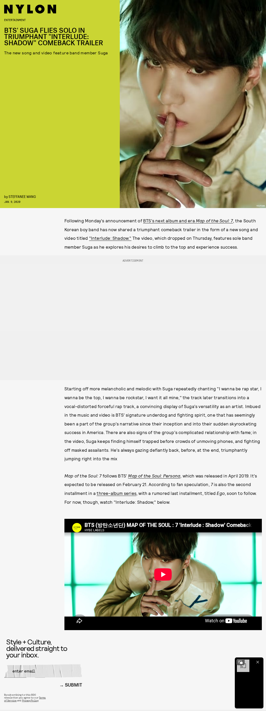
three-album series (116, 493)
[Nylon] (30, 9)
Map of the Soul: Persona (154, 475)
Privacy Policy (30, 700)
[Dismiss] (258, 662)
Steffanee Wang (22, 196)
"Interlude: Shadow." (110, 238)
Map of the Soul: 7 (214, 220)
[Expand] (240, 662)
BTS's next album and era (169, 220)
